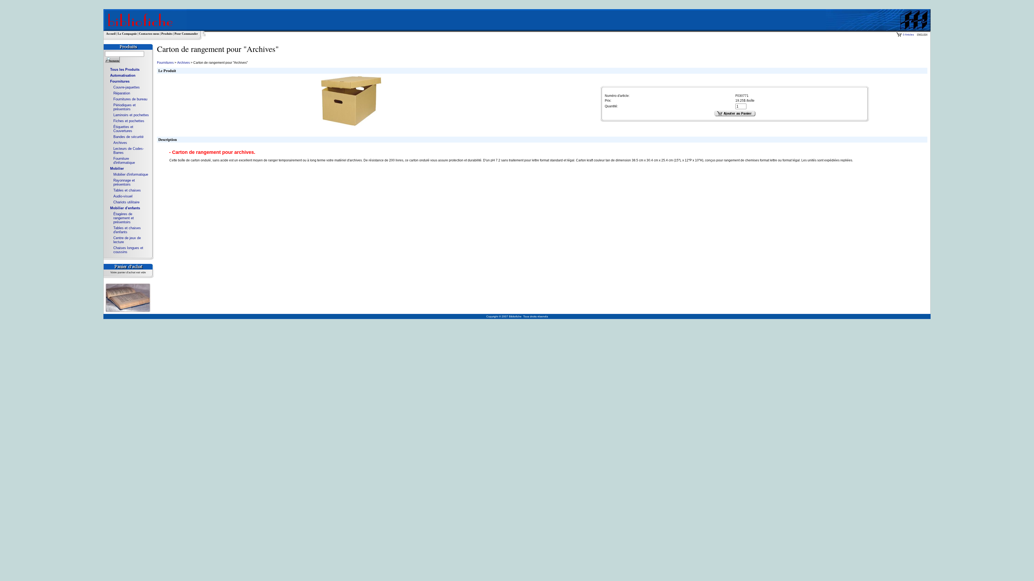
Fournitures (120, 81)
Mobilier (117, 168)
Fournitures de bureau (130, 99)
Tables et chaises (127, 190)
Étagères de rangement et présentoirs (123, 218)
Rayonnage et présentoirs (124, 182)
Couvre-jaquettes (126, 87)
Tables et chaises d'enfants (127, 230)
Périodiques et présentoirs (124, 107)
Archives (120, 143)
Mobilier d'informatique (130, 174)
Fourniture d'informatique (124, 161)
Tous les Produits (124, 70)
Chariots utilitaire (126, 202)
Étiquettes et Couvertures (123, 129)
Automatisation (122, 75)
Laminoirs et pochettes (131, 115)
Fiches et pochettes (128, 121)
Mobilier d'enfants (125, 208)
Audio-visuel (122, 196)
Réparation (121, 93)
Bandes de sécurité (128, 137)
